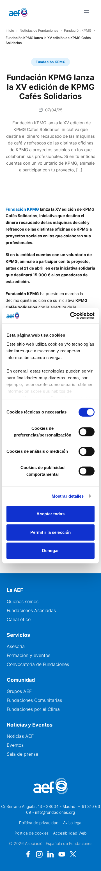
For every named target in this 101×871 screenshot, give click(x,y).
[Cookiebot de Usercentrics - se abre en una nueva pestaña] (71, 315)
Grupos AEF (19, 691)
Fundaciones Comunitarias (34, 700)
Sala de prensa (22, 754)
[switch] (87, 431)
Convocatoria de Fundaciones (38, 664)
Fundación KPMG (77, 30)
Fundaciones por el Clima (33, 709)
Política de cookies (32, 833)
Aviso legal (72, 822)
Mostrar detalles (68, 496)
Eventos (15, 745)
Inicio (10, 30)
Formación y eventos (28, 655)
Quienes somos (22, 601)
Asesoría (16, 646)
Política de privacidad (39, 822)
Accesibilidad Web (70, 833)
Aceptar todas (50, 513)
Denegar (50, 550)
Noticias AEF (20, 736)
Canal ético (19, 619)
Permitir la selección (50, 532)
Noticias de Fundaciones (39, 30)
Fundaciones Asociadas (31, 610)
